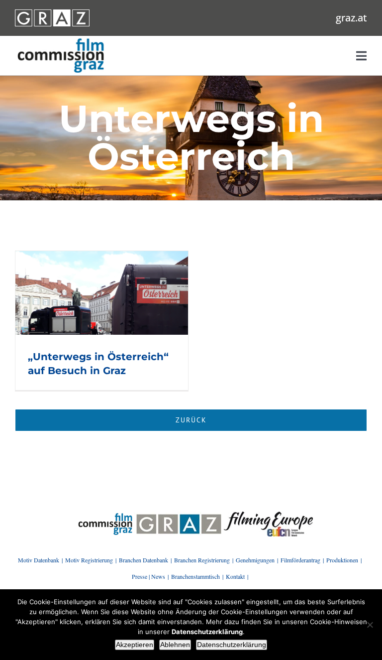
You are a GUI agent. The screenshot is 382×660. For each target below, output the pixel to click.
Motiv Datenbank (38, 560)
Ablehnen (175, 645)
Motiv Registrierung (89, 560)
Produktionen (342, 560)
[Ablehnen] (370, 625)
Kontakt (235, 576)
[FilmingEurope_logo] (105, 515)
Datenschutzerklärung (231, 645)
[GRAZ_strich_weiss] (52, 13)
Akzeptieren (134, 645)
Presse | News (148, 576)
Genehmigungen (255, 560)
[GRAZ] (179, 515)
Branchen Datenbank (143, 560)
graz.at (351, 17)
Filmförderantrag (300, 560)
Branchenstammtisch (195, 576)
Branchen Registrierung (202, 560)
